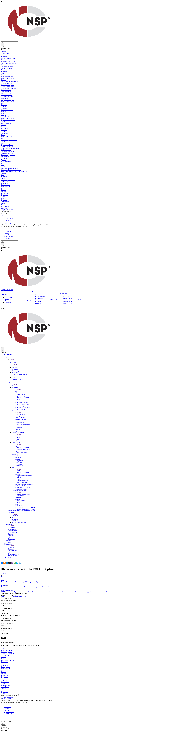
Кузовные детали (20, 414)
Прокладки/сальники (21, 592)
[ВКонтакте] (2, 563)
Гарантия (4, 680)
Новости (3, 672)
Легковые (15, 386)
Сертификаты (5, 682)
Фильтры (18, 457)
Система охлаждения (68, 592)
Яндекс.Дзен (8, 238)
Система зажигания (55, 592)
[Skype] (17, 563)
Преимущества (5, 667)
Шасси (17, 471)
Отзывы (3, 670)
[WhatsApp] (15, 563)
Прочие (30, 592)
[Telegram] (20, 563)
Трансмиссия (19, 446)
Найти (3, 725)
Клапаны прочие (9, 592)
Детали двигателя (6, 650)
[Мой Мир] (7, 563)
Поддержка (11, 547)
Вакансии (4, 673)
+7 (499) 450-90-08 (7, 210)
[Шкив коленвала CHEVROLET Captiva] (14, 597)
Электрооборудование (22, 494)
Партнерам (4, 692)
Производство (5, 668)
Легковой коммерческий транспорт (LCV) (14, 582)
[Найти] (2, 44)
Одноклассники (9, 236)
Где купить (4, 693)
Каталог (10, 361)
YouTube (7, 235)
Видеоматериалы (6, 685)
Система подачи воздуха (82, 592)
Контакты (4, 688)
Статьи (3, 683)
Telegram (7, 233)
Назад (12, 359)
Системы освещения (7, 653)
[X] (9, 563)
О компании (12, 527)
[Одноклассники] (4, 563)
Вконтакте (7, 231)
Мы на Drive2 (5, 687)
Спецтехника (16, 366)
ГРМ (2, 592)
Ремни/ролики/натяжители (40, 592)
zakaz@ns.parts (6, 223)
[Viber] (12, 563)
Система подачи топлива (98, 592)
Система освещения (21, 436)
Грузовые (15, 515)
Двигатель (18, 391)
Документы (4, 675)
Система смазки (111, 592)
